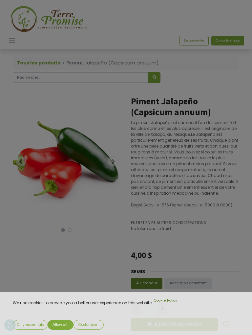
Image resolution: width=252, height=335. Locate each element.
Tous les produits (38, 63)
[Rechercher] (154, 77)
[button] (21, 161)
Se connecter (194, 40)
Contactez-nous (228, 40)
